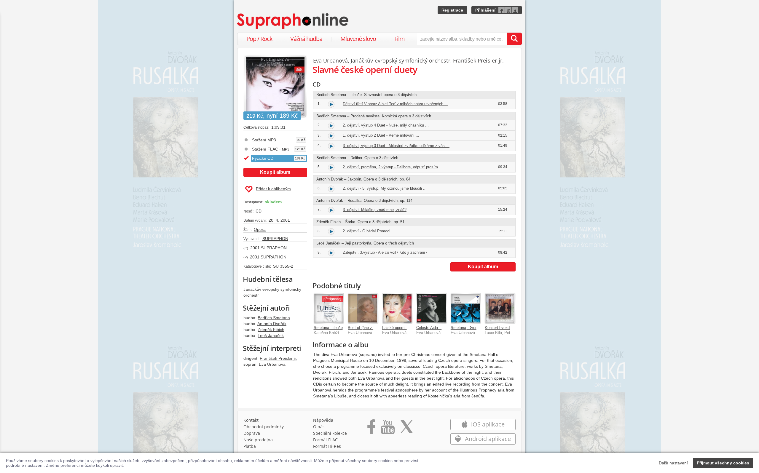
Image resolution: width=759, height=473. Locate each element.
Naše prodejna (258, 439)
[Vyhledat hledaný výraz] (514, 39)
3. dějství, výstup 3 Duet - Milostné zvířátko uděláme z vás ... (396, 145)
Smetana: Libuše (328, 327)
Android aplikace (487, 439)
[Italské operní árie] (397, 308)
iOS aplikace (487, 424)
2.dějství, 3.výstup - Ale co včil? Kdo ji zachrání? (385, 252)
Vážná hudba (306, 39)
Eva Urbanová (272, 364)
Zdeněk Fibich (271, 329)
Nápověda (323, 420)
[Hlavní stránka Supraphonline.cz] (293, 21)
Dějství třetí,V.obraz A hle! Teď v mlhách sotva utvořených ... (395, 104)
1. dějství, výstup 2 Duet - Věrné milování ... (381, 135)
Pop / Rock (259, 39)
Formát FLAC (325, 439)
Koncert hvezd (497, 327)
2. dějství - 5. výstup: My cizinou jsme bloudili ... (385, 188)
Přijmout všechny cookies (723, 463)
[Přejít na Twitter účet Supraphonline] (406, 428)
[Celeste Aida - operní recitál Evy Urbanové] (431, 308)
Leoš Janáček (271, 335)
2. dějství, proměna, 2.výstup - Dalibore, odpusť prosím (390, 167)
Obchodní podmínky (263, 426)
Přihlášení (485, 10)
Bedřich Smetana (274, 317)
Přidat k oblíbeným (273, 188)
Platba (249, 446)
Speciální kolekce (330, 433)
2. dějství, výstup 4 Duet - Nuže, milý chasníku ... (386, 125)
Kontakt (251, 420)
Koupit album (275, 172)
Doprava (251, 433)
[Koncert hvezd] (500, 308)
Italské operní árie (397, 327)
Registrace (452, 10)
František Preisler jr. (278, 358)
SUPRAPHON (275, 238)
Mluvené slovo (358, 39)
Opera (260, 229)
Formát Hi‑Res (327, 446)
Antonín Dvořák (271, 323)
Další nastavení (673, 463)
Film (399, 39)
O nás (319, 426)
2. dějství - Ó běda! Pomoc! (366, 231)
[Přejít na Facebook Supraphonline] (371, 428)
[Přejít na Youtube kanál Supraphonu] (387, 428)
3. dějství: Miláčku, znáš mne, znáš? (374, 209)
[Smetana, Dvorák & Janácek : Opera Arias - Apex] (465, 308)
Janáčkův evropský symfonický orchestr (400, 60)
